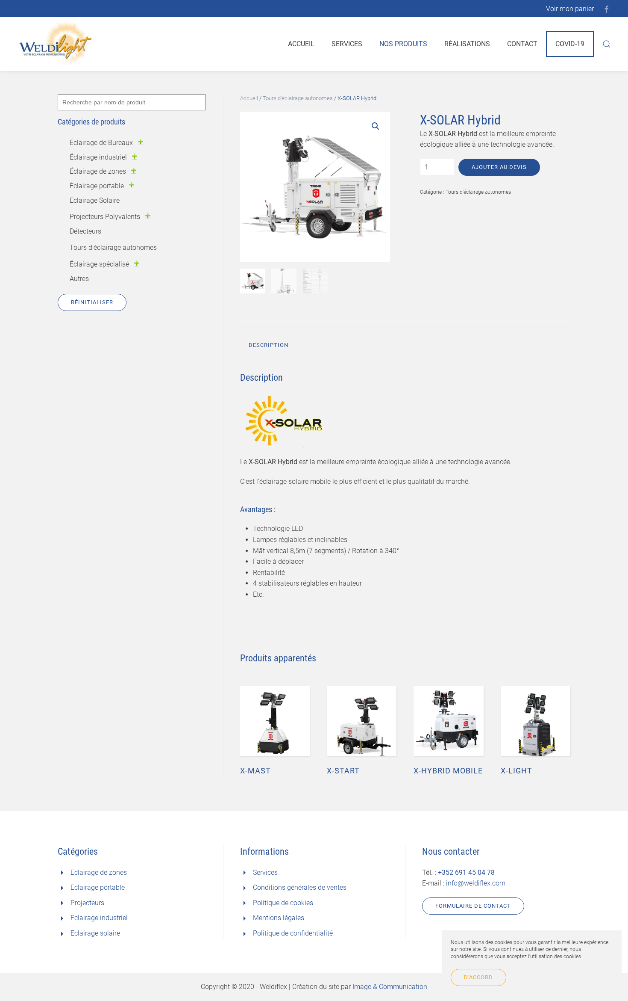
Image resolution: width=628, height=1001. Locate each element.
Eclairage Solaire (95, 200)
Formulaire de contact (473, 906)
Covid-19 (569, 44)
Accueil (301, 44)
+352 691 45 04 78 (466, 872)
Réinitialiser (92, 302)
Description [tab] (268, 345)
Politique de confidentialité (293, 933)
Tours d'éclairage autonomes (298, 98)
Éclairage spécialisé (99, 264)
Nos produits (403, 44)
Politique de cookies (283, 903)
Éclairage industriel (98, 157)
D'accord (478, 977)
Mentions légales (278, 918)
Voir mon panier (570, 9)
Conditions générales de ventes (299, 887)
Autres (79, 279)
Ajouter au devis (499, 167)
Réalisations (467, 44)
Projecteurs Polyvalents (105, 217)
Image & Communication (389, 987)
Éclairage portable (97, 186)
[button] (375, 126)
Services (347, 44)
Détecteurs (85, 231)
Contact (522, 44)
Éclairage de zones (98, 171)
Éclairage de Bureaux (101, 143)
